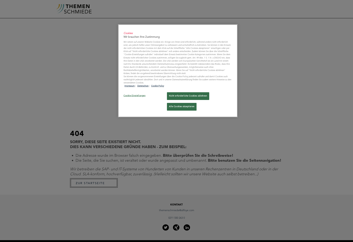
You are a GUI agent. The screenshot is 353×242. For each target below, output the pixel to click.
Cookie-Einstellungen (134, 96)
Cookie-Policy (157, 86)
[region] (178, 70)
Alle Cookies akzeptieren (182, 106)
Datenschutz (143, 86)
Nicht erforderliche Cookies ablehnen (188, 96)
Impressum (129, 86)
